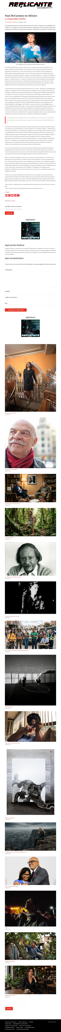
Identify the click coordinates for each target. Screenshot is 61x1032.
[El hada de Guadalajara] (30, 946)
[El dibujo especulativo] (30, 782)
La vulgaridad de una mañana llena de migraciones (15, 852)
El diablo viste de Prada (10, 995)
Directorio (19, 1027)
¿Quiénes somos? (10, 1027)
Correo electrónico (11, 297)
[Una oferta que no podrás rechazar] (30, 488)
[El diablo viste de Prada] (30, 980)
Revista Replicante (52, 1022)
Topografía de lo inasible (10, 413)
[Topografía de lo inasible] (30, 378)
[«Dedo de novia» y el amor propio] (30, 726)
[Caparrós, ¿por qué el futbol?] (30, 443)
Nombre (7, 291)
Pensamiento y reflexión (20, 1023)
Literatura (8, 1023)
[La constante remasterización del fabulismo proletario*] (30, 635)
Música (13, 200)
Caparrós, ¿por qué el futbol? (11, 469)
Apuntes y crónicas (10, 1022)
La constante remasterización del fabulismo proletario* (16, 650)
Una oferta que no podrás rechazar (12, 503)
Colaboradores (29, 1027)
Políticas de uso (10, 1029)
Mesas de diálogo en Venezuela (11, 886)
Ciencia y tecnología (11, 1025)
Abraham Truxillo (11, 22)
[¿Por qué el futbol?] (30, 680)
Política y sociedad (25, 1025)
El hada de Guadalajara (10, 961)
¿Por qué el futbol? (9, 706)
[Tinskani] (30, 909)
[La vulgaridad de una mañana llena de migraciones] (30, 836)
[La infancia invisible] (30, 522)
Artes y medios (22, 1022)
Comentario (9, 269)
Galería (31, 1022)
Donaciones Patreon (22, 1029)
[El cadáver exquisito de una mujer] (30, 598)
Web (6, 303)
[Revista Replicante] (30, 5)
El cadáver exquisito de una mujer (12, 616)
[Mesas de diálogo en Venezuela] (30, 871)
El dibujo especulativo (9, 817)
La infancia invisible (9, 537)
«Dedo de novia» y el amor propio (12, 743)
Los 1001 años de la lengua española (13, 577)
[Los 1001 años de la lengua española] (30, 559)
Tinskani (7, 927)
